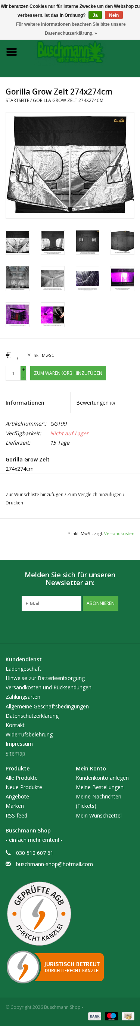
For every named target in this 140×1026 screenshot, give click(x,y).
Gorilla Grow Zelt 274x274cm (68, 100)
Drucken (14, 503)
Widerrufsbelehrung (29, 734)
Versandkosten (119, 533)
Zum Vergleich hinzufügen (95, 494)
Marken (15, 805)
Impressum (19, 743)
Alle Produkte (22, 777)
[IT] (70, 967)
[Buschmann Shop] (81, 51)
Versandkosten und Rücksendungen (48, 687)
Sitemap (15, 753)
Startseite (17, 100)
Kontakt (15, 725)
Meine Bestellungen (100, 787)
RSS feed (16, 815)
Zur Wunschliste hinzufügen (35, 494)
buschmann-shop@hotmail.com (54, 864)
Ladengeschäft (23, 668)
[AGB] (70, 914)
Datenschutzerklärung (32, 715)
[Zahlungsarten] (93, 1016)
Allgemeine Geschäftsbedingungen (47, 706)
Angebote (17, 796)
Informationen (25, 402)
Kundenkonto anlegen (102, 777)
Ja (95, 15)
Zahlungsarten (23, 696)
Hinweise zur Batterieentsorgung (45, 678)
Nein (114, 15)
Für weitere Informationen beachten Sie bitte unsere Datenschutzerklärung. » (71, 29)
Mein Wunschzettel (99, 815)
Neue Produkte (24, 787)
